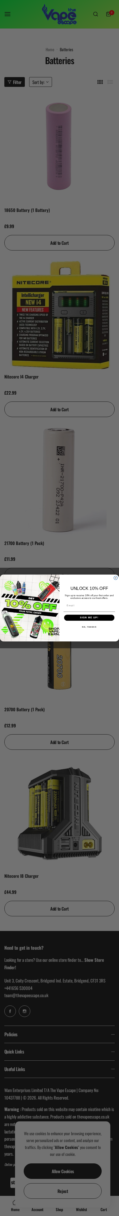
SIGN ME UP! (89, 617)
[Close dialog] (116, 578)
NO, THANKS (89, 627)
